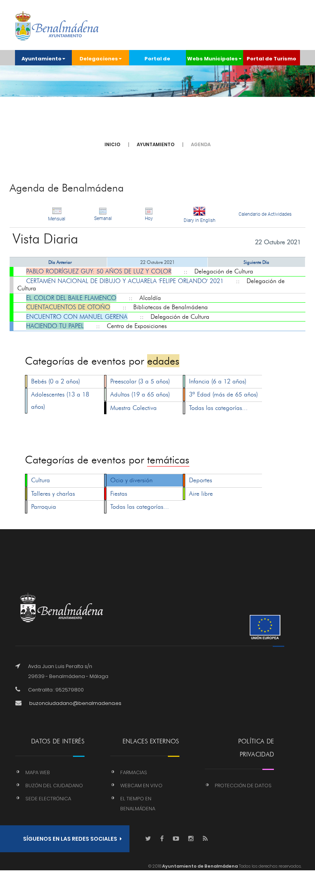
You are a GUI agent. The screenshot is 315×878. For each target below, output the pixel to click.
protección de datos (243, 785)
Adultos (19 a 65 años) (140, 394)
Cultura (40, 480)
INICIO (112, 144)
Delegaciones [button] (99, 58)
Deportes (200, 480)
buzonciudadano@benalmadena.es (75, 703)
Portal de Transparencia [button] (157, 60)
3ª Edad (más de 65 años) (223, 394)
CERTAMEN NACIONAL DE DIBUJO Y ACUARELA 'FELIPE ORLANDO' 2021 (125, 281)
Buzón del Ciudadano (54, 785)
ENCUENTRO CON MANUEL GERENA (77, 316)
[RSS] (205, 839)
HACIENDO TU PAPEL (55, 326)
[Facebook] (162, 839)
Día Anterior (60, 262)
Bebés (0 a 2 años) (55, 381)
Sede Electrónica (48, 798)
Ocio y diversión (131, 480)
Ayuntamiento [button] (41, 58)
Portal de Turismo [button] (271, 58)
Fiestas (118, 493)
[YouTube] (176, 839)
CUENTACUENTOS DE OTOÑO (68, 307)
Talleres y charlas (53, 493)
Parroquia (43, 506)
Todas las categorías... (218, 408)
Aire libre (201, 493)
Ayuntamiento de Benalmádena (199, 866)
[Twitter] (148, 839)
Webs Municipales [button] (212, 58)
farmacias (133, 772)
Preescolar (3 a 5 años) (140, 381)
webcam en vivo (141, 785)
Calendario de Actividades (265, 214)
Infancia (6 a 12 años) (217, 381)
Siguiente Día (256, 262)
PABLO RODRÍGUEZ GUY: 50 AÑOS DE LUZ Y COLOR (98, 271)
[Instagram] (191, 839)
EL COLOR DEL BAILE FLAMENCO (71, 298)
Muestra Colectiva (133, 408)
